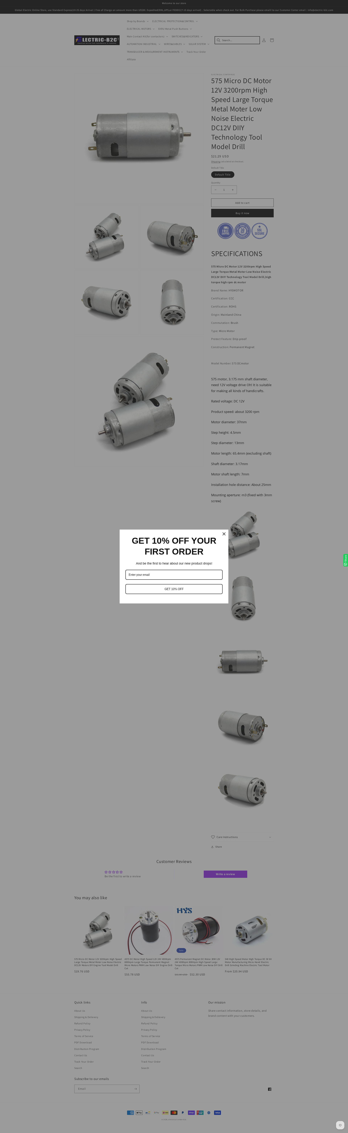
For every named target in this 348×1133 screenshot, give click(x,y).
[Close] (224, 534)
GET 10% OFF (174, 589)
